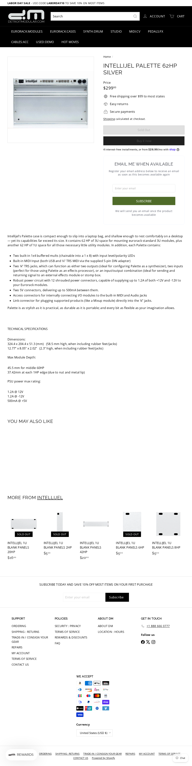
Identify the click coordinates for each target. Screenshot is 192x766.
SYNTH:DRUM (93, 31)
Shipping (109, 119)
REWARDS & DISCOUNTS (71, 637)
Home (107, 56)
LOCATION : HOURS (111, 632)
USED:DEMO (45, 42)
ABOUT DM (105, 626)
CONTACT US (20, 664)
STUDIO (116, 31)
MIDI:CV (134, 31)
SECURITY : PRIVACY (68, 626)
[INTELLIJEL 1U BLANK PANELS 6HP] (132, 533)
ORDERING (19, 626)
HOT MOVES (70, 42)
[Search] (135, 16)
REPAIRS (17, 647)
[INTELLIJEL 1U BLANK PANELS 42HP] (96, 535)
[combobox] (95, 16)
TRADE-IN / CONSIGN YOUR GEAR (30, 639)
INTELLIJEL (50, 497)
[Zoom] (51, 100)
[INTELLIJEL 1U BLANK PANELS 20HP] (24, 535)
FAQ (57, 643)
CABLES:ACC (19, 42)
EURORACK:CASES (63, 31)
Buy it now (144, 141)
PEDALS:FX (155, 31)
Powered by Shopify (103, 758)
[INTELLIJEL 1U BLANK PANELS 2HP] (60, 533)
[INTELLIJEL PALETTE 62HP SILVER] (21, 457)
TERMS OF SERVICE (24, 659)
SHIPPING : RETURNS (25, 632)
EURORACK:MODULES (27, 31)
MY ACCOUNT (21, 653)
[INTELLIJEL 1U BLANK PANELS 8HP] (168, 533)
